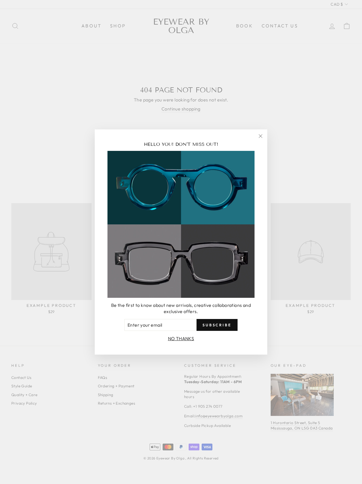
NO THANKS (181, 338)
